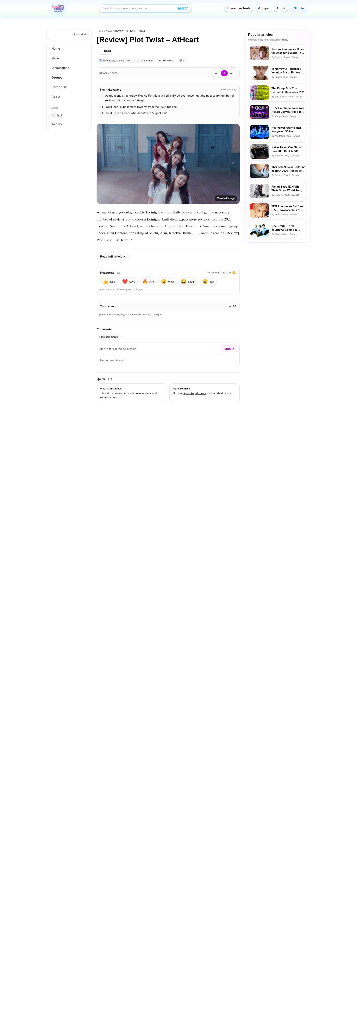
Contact (56, 115)
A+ (231, 73)
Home (55, 48)
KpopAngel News (194, 393)
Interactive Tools (238, 8)
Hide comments (108, 336)
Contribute (59, 87)
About (281, 8)
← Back (105, 50)
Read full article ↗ (113, 256)
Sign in (299, 8)
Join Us (56, 124)
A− (216, 73)
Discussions (60, 67)
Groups (263, 8)
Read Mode (80, 34)
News (55, 58)
